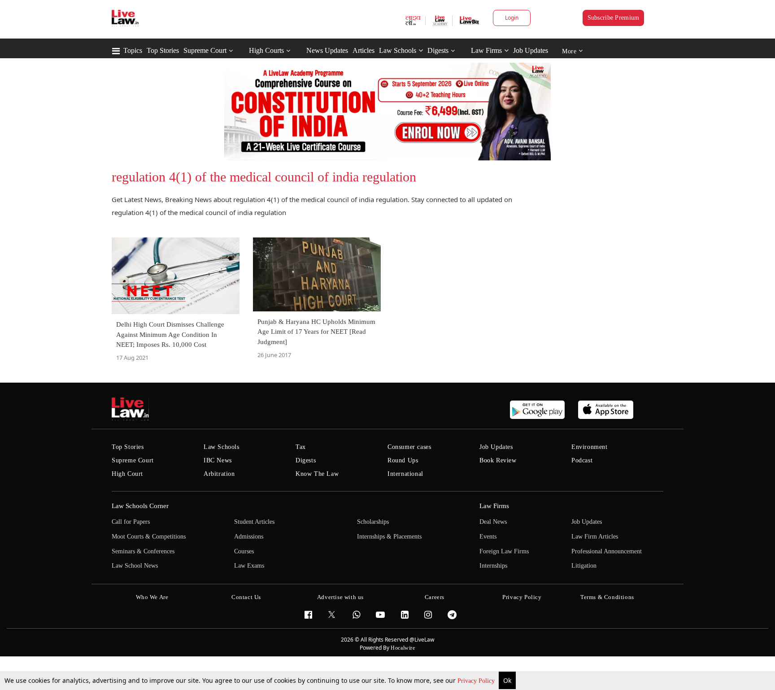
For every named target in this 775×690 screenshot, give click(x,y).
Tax (301, 447)
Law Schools (397, 50)
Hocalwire (403, 648)
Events (487, 536)
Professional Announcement (606, 551)
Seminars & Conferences (143, 551)
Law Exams (249, 565)
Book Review (498, 460)
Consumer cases (409, 447)
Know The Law (317, 473)
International (405, 473)
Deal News (493, 521)
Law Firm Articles (594, 536)
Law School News (135, 565)
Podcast (581, 460)
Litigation (583, 565)
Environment (589, 447)
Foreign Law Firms (504, 551)
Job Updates (530, 50)
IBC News (218, 460)
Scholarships (373, 521)
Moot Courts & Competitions (149, 536)
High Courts (266, 50)
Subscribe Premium (614, 17)
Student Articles (254, 521)
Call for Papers (131, 521)
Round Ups (403, 460)
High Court (127, 473)
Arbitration (219, 473)
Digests (437, 50)
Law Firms (486, 50)
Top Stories (163, 50)
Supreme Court (204, 50)
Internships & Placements (389, 536)
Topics (132, 50)
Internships (493, 565)
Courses (244, 551)
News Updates (327, 50)
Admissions (248, 536)
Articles (363, 50)
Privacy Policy (476, 680)
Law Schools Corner (140, 505)
